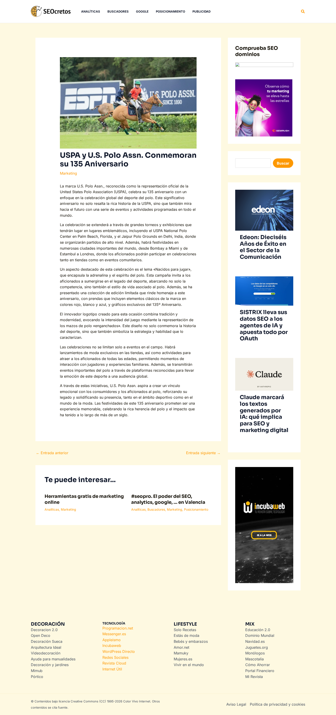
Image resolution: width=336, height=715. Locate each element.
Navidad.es (255, 641)
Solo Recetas (185, 629)
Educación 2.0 (257, 629)
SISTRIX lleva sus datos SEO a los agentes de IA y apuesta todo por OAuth (264, 325)
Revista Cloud (114, 663)
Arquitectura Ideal (46, 647)
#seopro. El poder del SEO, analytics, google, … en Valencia (168, 499)
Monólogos (255, 653)
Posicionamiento (196, 509)
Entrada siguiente (203, 453)
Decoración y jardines (50, 664)
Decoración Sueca (46, 641)
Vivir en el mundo (189, 664)
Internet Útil (112, 669)
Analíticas (52, 509)
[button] (303, 11)
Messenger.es (114, 634)
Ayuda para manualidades (53, 659)
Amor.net (181, 647)
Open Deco (40, 635)
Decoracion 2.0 (44, 629)
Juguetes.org (256, 647)
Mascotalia (254, 659)
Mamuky (181, 653)
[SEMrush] (263, 107)
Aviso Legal (236, 704)
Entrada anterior (52, 453)
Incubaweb (111, 645)
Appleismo (111, 640)
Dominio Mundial (259, 635)
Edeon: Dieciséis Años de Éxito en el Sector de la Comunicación (263, 247)
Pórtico (37, 676)
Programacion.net (117, 628)
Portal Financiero (259, 670)
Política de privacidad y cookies (277, 704)
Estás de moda (186, 635)
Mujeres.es (183, 659)
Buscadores (156, 509)
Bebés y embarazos (191, 641)
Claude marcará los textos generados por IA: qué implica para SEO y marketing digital (264, 414)
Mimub (37, 670)
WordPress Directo (118, 651)
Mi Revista (254, 676)
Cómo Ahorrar (257, 664)
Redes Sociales (115, 657)
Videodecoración (45, 653)
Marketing (68, 173)
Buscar (283, 163)
